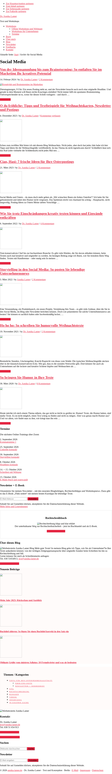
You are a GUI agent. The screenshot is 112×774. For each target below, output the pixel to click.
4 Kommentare (47, 223)
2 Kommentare (46, 79)
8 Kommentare (43, 383)
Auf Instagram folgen (10, 737)
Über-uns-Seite (23, 683)
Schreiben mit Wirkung (10, 472)
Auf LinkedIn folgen (9, 563)
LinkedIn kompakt (8, 449)
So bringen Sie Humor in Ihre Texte (27, 377)
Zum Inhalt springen (15, 6)
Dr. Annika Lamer (8, 16)
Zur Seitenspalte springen (17, 9)
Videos (13, 697)
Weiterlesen (5, 99)
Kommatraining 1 (8, 442)
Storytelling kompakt (9, 457)
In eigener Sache (19, 702)
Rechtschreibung (19, 691)
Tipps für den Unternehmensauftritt (30, 680)
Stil (11, 689)
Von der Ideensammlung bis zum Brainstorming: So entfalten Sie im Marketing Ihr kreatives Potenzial (51, 71)
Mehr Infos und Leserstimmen (14, 506)
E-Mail (75, 770)
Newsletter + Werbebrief (30, 686)
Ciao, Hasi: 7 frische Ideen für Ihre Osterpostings (37, 161)
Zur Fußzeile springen (16, 11)
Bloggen (14, 694)
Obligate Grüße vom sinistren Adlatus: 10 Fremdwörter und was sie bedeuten (38, 662)
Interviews (15, 700)
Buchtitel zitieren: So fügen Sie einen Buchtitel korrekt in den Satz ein (34, 631)
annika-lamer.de (15, 770)
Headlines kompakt (9, 464)
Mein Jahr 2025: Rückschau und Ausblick (21, 600)
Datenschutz (97, 770)
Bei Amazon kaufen (56, 531)
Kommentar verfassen (50, 116)
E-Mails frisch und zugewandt (14, 479)
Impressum (85, 770)
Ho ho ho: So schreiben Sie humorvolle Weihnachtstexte (42, 325)
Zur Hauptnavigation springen (20, 3)
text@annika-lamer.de (29, 558)
